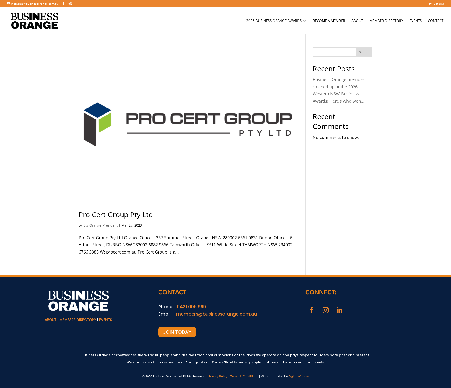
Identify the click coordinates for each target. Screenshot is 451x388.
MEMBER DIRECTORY (386, 21)
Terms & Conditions (244, 376)
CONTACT (435, 21)
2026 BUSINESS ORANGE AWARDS (274, 21)
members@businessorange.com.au (216, 314)
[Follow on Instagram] (325, 310)
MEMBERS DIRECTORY (77, 319)
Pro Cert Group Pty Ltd (116, 214)
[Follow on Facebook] (311, 310)
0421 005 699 (191, 307)
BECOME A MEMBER (329, 21)
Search (364, 52)
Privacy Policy (217, 376)
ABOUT (357, 21)
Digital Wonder (298, 376)
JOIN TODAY (177, 332)
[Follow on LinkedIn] (340, 310)
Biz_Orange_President (100, 225)
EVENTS (415, 21)
